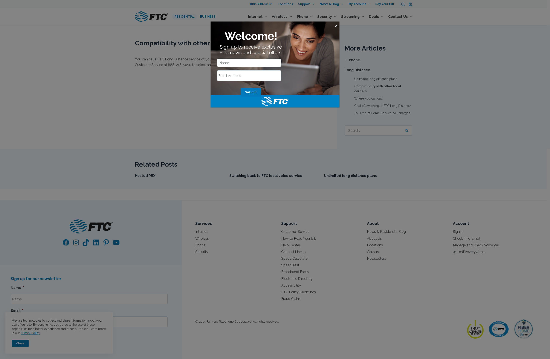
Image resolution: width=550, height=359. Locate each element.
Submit (251, 92)
